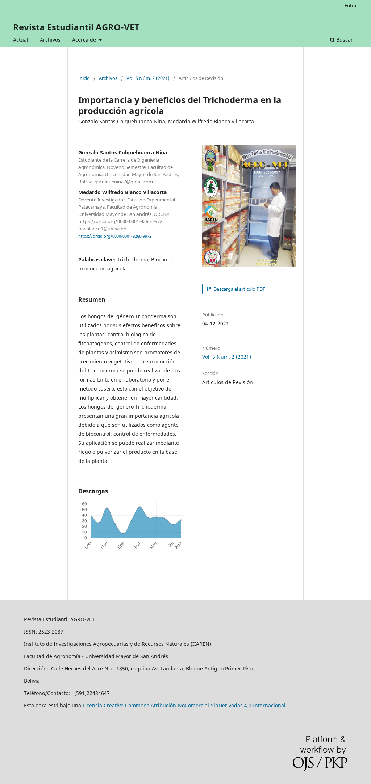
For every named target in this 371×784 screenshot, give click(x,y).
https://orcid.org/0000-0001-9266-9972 (114, 236)
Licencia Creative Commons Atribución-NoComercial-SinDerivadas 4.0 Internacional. (185, 705)
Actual (20, 39)
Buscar (344, 39)
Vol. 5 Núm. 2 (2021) (148, 78)
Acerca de (84, 39)
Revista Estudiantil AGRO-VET (76, 27)
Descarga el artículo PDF (238, 289)
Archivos (50, 39)
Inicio (84, 78)
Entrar (351, 5)
